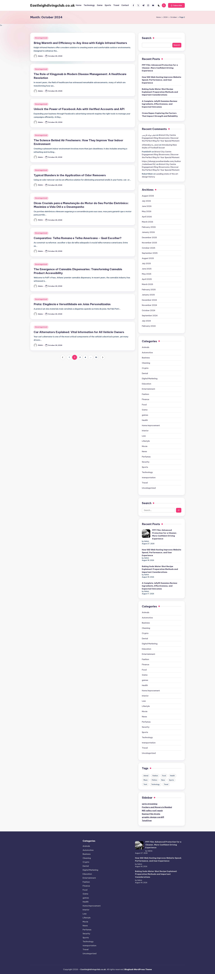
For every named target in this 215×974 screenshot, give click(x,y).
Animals (145, 347)
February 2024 (149, 326)
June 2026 (147, 206)
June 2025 (147, 268)
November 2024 (149, 305)
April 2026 (147, 216)
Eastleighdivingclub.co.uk (52, 5)
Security (145, 462)
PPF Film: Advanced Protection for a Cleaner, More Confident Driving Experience (160, 68)
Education (146, 384)
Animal (146, 776)
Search (146, 38)
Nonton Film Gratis (151, 814)
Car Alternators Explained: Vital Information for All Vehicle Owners (79, 332)
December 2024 (149, 300)
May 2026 (146, 211)
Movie (144, 446)
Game (144, 410)
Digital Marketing (149, 378)
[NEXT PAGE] (102, 357)
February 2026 (149, 227)
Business (146, 357)
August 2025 (148, 258)
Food (144, 404)
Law (144, 436)
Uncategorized (41, 38)
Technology (147, 472)
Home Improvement (151, 425)
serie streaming (149, 804)
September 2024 (150, 315)
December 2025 (149, 237)
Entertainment (148, 389)
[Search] (178, 510)
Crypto (145, 368)
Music (146, 780)
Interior (145, 430)
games (145, 415)
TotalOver (147, 820)
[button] (176, 5)
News (144, 451)
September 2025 (150, 253)
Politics (154, 780)
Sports (145, 467)
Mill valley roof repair (152, 810)
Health (145, 420)
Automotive (147, 352)
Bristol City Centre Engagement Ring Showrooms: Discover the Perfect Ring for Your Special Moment (160, 138)
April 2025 (147, 279)
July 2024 (146, 321)
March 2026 (147, 222)
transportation (149, 477)
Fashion (145, 394)
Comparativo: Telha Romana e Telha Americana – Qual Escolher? (77, 238)
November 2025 (149, 242)
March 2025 (147, 284)
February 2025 (149, 289)
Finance (145, 399)
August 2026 (148, 196)
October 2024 (148, 310)
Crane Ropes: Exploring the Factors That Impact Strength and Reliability (160, 114)
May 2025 (146, 274)
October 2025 (148, 248)
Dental (145, 373)
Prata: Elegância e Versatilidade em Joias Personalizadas (72, 304)
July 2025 (146, 263)
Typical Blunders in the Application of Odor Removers (70, 175)
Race (163, 780)
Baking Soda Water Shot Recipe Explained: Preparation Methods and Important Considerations (160, 92)
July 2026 (146, 201)
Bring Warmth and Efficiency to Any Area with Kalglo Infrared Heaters (80, 43)
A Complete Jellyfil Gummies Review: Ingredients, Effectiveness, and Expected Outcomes (159, 104)
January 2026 (148, 232)
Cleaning (146, 363)
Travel (145, 482)
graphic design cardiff (153, 817)
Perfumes (146, 456)
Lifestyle (146, 441)
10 (96, 357)
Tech (145, 784)
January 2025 (148, 294)
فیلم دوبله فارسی (149, 135)
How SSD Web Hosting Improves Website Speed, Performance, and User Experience (161, 80)
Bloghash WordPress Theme (138, 969)
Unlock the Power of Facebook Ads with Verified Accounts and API (79, 109)
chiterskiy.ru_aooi (150, 145)
